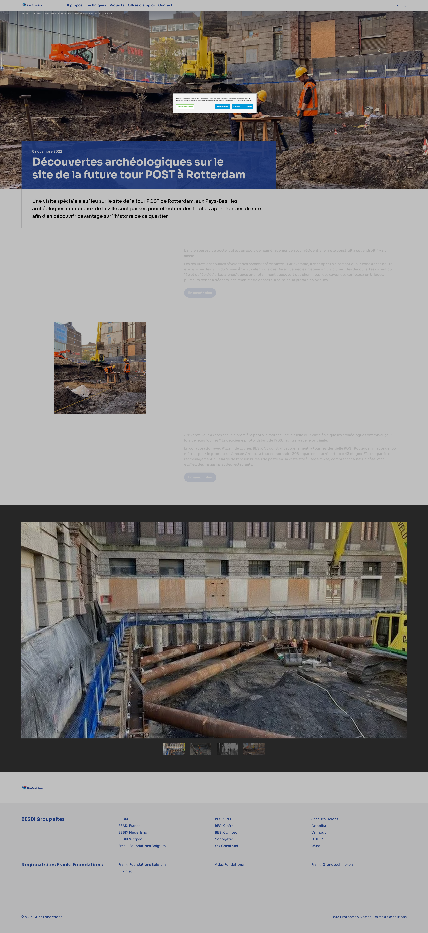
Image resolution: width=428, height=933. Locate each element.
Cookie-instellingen (185, 106)
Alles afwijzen (222, 106)
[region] (215, 103)
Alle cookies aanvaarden (242, 106)
